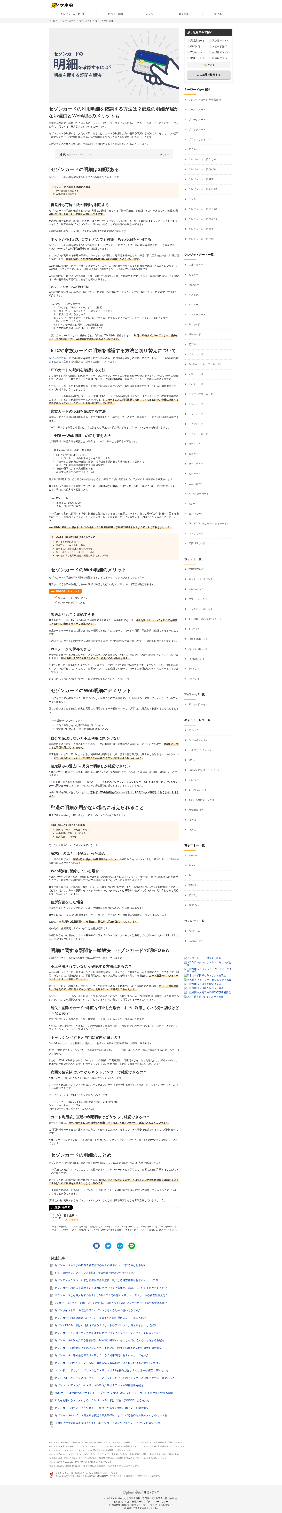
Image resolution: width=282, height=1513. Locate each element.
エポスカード (195, 384)
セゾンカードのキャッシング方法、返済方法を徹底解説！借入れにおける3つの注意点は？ (108, 1362)
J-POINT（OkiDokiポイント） (205, 618)
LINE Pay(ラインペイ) (200, 750)
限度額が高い (219, 58)
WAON (192, 885)
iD (189, 875)
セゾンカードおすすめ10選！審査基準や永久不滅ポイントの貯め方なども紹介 (100, 1265)
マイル (218, 14)
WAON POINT (196, 569)
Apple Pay (194, 931)
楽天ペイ (193, 730)
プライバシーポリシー (156, 1501)
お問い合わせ (166, 1504)
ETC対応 (195, 46)
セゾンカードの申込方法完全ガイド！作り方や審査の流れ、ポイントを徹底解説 (102, 1407)
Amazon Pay (195, 809)
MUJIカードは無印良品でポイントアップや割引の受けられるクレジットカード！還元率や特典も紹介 (114, 1392)
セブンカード (195, 513)
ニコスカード (195, 483)
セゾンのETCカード (60, 358)
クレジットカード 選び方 (202, 169)
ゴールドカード (197, 109)
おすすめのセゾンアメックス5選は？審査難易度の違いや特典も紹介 (95, 1272)
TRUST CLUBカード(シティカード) (208, 523)
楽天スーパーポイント (200, 579)
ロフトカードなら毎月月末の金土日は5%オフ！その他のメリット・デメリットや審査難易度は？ (111, 1295)
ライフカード (195, 423)
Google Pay (195, 940)
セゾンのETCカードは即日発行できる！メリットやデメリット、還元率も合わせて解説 (106, 1325)
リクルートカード (198, 433)
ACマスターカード (198, 493)
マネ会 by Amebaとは (115, 1498)
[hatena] (120, 1246)
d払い (191, 760)
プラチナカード (197, 119)
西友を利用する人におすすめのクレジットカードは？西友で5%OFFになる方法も (102, 1400)
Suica (191, 865)
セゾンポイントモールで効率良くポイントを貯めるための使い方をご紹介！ (99, 1310)
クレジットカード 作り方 (202, 159)
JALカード (194, 324)
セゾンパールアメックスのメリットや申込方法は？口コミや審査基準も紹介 (99, 1385)
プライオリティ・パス (200, 139)
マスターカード (197, 314)
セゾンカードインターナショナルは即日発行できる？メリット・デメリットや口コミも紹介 (108, 1332)
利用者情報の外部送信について (125, 1504)
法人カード (194, 199)
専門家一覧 (148, 1498)
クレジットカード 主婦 (201, 238)
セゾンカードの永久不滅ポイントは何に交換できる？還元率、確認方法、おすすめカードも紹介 (111, 1287)
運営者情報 (134, 1498)
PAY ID (192, 829)
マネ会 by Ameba (66, 1446)
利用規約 (118, 1501)
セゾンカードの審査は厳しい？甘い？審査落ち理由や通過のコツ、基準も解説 (100, 1317)
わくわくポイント (198, 648)
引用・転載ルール (134, 1501)
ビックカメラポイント (200, 608)
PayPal (192, 819)
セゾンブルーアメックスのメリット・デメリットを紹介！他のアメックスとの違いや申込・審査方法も (115, 1377)
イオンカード (195, 354)
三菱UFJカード (196, 543)
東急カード (194, 473)
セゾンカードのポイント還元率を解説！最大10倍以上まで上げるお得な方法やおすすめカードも (111, 1415)
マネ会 (52, 20)
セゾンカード (85, 20)
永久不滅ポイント (198, 638)
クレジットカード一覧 (72, 14)
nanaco (192, 855)
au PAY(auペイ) (197, 789)
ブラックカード (197, 129)
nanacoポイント (197, 589)
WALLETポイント (198, 599)
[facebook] (96, 1246)
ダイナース (194, 304)
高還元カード (197, 40)
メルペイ (193, 779)
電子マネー (185, 14)
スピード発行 (219, 46)
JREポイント (195, 628)
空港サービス (197, 58)
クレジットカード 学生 (201, 229)
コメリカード (195, 533)
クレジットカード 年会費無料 (204, 99)
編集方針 (174, 1498)
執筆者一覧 (161, 1498)
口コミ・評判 (115, 14)
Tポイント (194, 678)
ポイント (151, 14)
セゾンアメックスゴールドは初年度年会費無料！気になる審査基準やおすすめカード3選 (106, 1280)
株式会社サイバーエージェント (111, 1475)
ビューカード (195, 414)
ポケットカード (197, 443)
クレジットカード (67, 20)
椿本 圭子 (69, 1215)
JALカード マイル (198, 704)
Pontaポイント (196, 658)
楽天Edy (193, 895)
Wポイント (196, 52)
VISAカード (194, 284)
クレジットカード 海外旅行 (203, 209)
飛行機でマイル (220, 52)
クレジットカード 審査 (201, 179)
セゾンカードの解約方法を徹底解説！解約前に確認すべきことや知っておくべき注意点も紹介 (109, 1340)
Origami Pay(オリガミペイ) (203, 770)
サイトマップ (150, 1504)
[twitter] (108, 1246)
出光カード (194, 453)
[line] (131, 1246)
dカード (192, 503)
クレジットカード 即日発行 (203, 189)
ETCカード (194, 149)
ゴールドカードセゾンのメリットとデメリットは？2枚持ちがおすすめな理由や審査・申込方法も (112, 1370)
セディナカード (197, 463)
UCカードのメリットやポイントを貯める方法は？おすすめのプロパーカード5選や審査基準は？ (111, 1302)
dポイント (194, 668)
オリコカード (195, 374)
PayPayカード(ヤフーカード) (204, 364)
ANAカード (194, 334)
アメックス (194, 294)
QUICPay (193, 905)
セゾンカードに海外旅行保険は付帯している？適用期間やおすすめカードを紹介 (102, 1355)
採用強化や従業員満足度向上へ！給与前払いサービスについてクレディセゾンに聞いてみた (108, 1422)
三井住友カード (197, 264)
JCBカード (194, 274)
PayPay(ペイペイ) (198, 740)
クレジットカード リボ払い (203, 219)
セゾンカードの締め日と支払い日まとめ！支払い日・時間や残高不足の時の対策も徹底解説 (108, 1347)
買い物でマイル (220, 40)
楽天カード (194, 344)
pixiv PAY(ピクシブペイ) (201, 799)
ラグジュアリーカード (200, 394)
